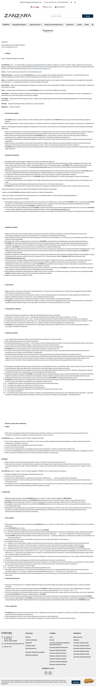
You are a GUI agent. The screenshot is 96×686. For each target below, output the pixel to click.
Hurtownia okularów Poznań (57, 653)
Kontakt (51, 640)
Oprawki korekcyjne (19, 25)
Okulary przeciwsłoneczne (54, 25)
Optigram (76, 640)
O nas (51, 637)
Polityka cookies (30, 645)
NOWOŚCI (6, 25)
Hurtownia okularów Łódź (80, 643)
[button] (29, 633)
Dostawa (28, 637)
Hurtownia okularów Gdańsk (57, 659)
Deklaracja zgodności (31, 655)
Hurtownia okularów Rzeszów (82, 657)
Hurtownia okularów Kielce (81, 645)
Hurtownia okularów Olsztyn (57, 664)
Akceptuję (76, 682)
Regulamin (28, 643)
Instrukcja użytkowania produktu (35, 652)
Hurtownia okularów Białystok (58, 661)
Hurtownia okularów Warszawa (58, 647)
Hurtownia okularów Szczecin (82, 648)
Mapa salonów (77, 637)
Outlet (87, 25)
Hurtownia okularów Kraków (57, 650)
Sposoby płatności (30, 648)
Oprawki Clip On (35, 25)
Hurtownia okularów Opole (81, 651)
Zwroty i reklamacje (31, 640)
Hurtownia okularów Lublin (81, 654)
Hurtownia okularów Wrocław (58, 656)
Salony (79, 25)
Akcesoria (70, 25)
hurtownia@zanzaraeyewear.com (41, 68)
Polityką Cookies (27, 680)
